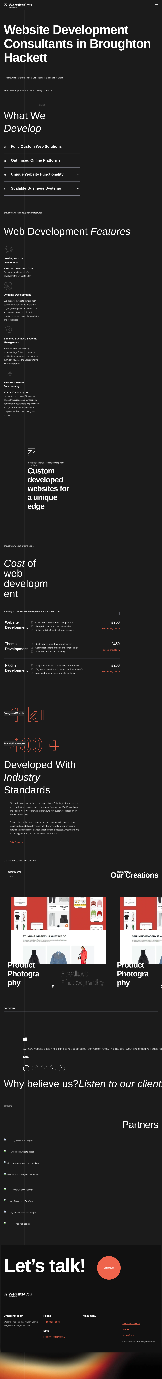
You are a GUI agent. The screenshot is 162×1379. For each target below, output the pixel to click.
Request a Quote (109, 628)
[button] (42, 147)
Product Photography (23, 974)
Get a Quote (15, 842)
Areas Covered (129, 1335)
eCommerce (14, 872)
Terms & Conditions (131, 1324)
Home (8, 78)
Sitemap (126, 1329)
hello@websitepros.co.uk (54, 1337)
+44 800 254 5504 (51, 1322)
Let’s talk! (44, 1265)
